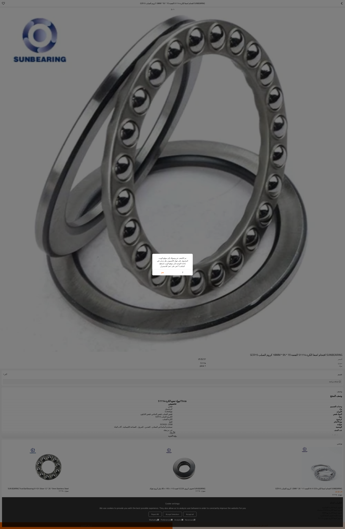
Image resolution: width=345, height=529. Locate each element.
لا (182, 272)
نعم (162, 272)
